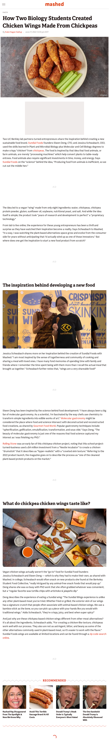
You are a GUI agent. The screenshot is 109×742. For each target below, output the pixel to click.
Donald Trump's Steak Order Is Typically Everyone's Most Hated (67, 714)
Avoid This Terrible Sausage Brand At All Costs (39, 714)
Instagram (103, 95)
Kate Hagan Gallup (13, 32)
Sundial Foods (35, 142)
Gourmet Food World (44, 425)
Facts (5, 12)
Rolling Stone (10, 443)
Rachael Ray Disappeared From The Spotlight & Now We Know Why (14, 714)
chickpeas (38, 150)
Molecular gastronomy (73, 418)
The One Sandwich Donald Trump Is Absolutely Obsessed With (92, 715)
